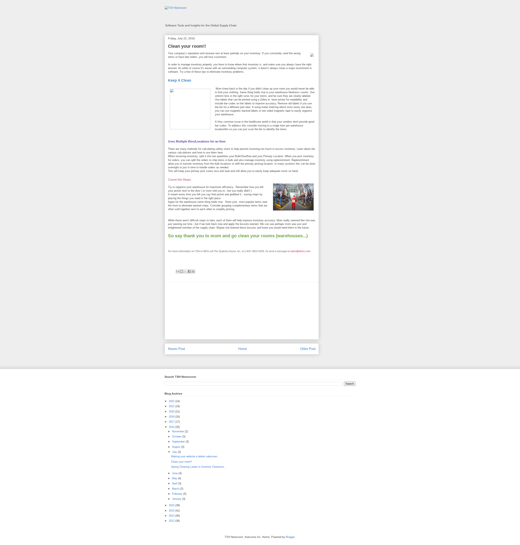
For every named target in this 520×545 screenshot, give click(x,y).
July (175, 451)
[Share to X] (185, 271)
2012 (172, 520)
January (177, 498)
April (175, 483)
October (177, 436)
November (178, 431)
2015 (172, 505)
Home (242, 349)
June (175, 473)
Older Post (307, 349)
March (176, 488)
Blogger (290, 537)
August (176, 446)
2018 (172, 416)
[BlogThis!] (182, 271)
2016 (172, 426)
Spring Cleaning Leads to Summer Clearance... (198, 466)
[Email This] (178, 271)
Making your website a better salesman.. (195, 456)
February (177, 493)
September (179, 441)
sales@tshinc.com (300, 251)
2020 (172, 411)
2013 (172, 515)
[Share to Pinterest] (193, 271)
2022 (172, 401)
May (175, 478)
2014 (172, 510)
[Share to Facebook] (189, 271)
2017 (172, 421)
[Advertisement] (241, 310)
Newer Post (176, 349)
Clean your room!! (181, 461)
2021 (172, 406)
